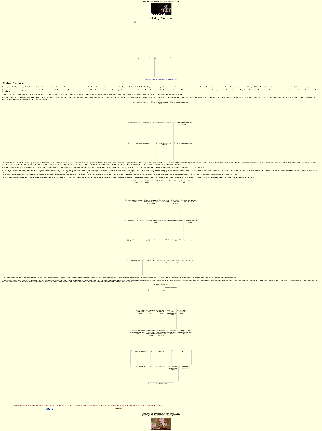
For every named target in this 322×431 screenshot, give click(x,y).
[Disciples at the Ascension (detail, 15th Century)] (189, 219)
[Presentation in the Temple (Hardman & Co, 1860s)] (151, 349)
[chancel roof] (161, 365)
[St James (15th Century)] (188, 274)
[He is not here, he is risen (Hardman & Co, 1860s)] (172, 329)
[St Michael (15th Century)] (162, 198)
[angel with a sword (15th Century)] (137, 259)
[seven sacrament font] (142, 121)
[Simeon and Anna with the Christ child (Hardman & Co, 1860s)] (137, 349)
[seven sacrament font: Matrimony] (164, 160)
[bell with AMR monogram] (185, 380)
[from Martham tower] (161, 402)
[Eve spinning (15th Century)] (164, 219)
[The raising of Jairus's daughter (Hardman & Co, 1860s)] (185, 349)
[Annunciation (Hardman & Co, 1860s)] (171, 349)
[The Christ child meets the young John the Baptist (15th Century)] (151, 219)
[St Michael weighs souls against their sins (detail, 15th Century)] (141, 198)
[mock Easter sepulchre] (140, 365)
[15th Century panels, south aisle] (140, 329)
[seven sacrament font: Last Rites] (160, 121)
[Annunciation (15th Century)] (135, 238)
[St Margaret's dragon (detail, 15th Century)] (182, 198)
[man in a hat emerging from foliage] (173, 380)
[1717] (181, 365)
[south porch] (146, 77)
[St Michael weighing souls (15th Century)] (175, 219)
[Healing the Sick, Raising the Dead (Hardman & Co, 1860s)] (161, 349)
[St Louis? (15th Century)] (185, 259)
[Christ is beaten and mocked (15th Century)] (156, 238)
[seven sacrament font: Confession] (161, 141)
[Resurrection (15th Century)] (175, 238)
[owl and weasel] (140, 380)
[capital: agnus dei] (159, 380)
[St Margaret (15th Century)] (176, 274)
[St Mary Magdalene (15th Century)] (163, 274)
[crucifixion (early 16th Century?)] (191, 238)
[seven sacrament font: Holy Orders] (184, 141)
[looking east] (161, 307)
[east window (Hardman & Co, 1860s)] (161, 329)
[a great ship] (161, 55)
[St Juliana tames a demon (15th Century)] (161, 259)
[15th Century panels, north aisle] (181, 329)
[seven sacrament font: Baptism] (179, 121)
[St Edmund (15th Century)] (134, 274)
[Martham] (169, 77)
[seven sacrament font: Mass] (183, 160)
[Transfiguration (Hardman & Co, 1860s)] (151, 329)
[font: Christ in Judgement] (141, 160)
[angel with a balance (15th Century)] (134, 219)
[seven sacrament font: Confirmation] (138, 141)
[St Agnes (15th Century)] (149, 274)
